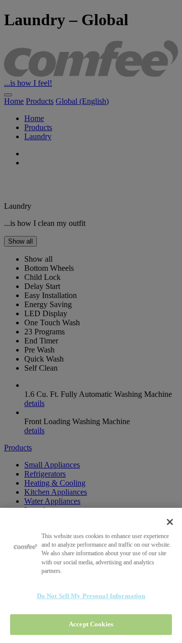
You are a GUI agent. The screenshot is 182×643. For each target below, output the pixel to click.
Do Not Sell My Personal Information (91, 596)
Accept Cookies (91, 624)
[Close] (170, 522)
